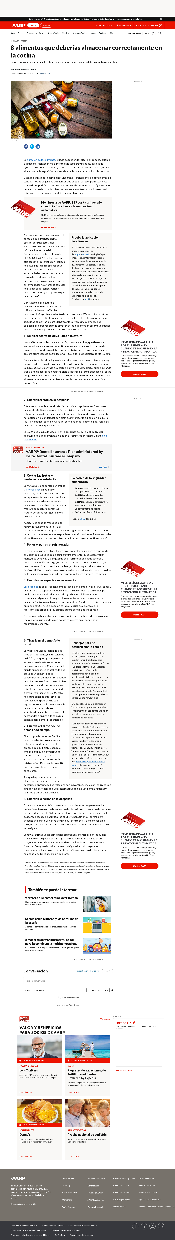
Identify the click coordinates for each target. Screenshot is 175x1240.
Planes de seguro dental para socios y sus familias (54, 460)
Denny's (24, 1134)
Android (86, 254)
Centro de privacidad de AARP (24, 1225)
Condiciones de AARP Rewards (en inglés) (29, 1230)
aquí (87, 299)
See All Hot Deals (124, 1070)
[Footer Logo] (31, 1178)
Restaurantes (26, 1130)
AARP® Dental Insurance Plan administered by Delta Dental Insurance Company (64, 453)
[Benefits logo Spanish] (18, 452)
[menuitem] (13, 34)
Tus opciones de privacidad (81, 1235)
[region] (68, 989)
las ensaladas (32, 489)
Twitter (33, 147)
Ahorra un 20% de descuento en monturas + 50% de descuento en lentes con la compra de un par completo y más (39, 1076)
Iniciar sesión (82, 971)
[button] (161, 19)
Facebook (27, 147)
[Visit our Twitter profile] (144, 1226)
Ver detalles (32, 467)
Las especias (31, 586)
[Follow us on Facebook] (135, 1226)
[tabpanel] (146, 33)
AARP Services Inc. (96, 1200)
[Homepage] (18, 25)
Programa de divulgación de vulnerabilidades (30, 1235)
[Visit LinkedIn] (161, 1226)
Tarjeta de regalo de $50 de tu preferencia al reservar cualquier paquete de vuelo (87, 1083)
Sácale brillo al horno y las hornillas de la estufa (51, 920)
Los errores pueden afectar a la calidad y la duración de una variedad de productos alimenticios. (65, 61)
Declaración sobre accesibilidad (82, 1225)
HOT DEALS (124, 1023)
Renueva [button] (46, 25)
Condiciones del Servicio (53, 1225)
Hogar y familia (19, 41)
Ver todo (103, 467)
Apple (77, 254)
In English (45, 73)
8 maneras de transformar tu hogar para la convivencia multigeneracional (51, 941)
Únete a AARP (47, 227)
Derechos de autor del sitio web (66, 1230)
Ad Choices (60, 1235)
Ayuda (98, 25)
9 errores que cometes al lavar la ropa (51, 898)
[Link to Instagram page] (152, 1226)
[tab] (34, 990)
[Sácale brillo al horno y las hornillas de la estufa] (97, 925)
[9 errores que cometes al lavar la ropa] (97, 904)
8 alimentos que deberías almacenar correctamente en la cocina (86, 51)
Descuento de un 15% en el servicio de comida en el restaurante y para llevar (36, 1140)
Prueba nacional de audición (87, 1134)
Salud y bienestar (35, 447)
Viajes (71, 1066)
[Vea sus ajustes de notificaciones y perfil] (112, 990)
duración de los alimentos (41, 159)
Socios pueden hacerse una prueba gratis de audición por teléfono (87, 1140)
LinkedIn (38, 147)
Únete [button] (33, 25)
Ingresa (154, 25)
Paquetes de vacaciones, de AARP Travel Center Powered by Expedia (87, 1074)
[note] (61, 141)
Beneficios (107, 25)
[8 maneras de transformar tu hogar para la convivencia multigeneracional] (97, 946)
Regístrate (141, 25)
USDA (83, 518)
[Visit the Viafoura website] (73, 1005)
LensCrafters (28, 1070)
